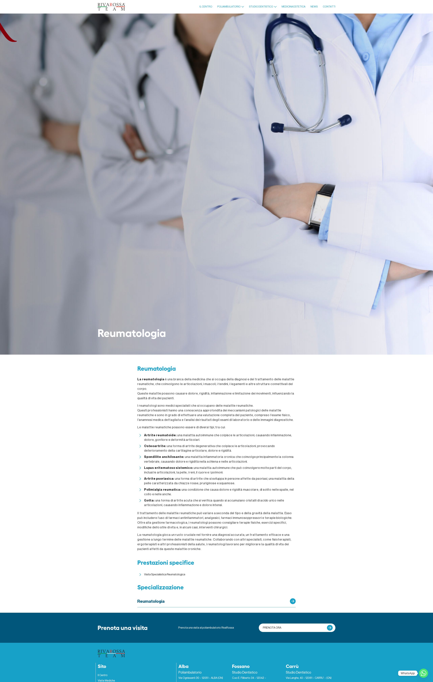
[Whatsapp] (423, 673)
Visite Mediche (106, 680)
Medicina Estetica (293, 6)
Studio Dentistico (261, 6)
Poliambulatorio (229, 6)
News (314, 6)
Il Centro (206, 6)
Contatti (329, 6)
